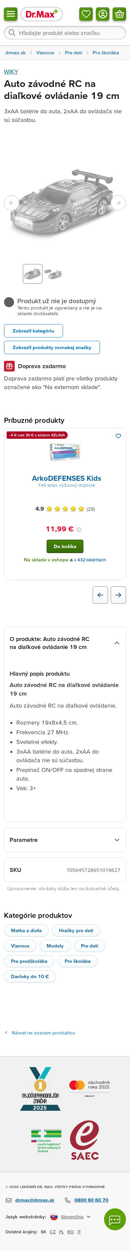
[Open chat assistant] (115, 1219)
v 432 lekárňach (90, 559)
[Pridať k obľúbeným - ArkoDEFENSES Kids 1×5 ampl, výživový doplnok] (118, 436)
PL (61, 1231)
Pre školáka (78, 961)
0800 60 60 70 (91, 1200)
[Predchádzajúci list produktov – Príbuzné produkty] (100, 595)
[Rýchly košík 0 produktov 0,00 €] (119, 14)
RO (70, 1231)
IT (79, 1231)
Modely (55, 945)
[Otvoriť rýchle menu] (10, 14)
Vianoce (20, 945)
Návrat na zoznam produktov (43, 1032)
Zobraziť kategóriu (33, 330)
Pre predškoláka (29, 961)
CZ (53, 1231)
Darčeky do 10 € (30, 976)
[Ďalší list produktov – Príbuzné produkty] (118, 595)
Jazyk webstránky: (25, 1216)
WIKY (11, 71)
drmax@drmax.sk (34, 1200)
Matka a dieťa (26, 930)
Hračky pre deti (76, 930)
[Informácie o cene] (79, 529)
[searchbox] (65, 32)
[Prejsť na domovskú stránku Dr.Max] (42, 14)
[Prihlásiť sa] (102, 14)
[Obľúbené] (86, 14)
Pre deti (89, 945)
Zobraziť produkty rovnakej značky (52, 347)
